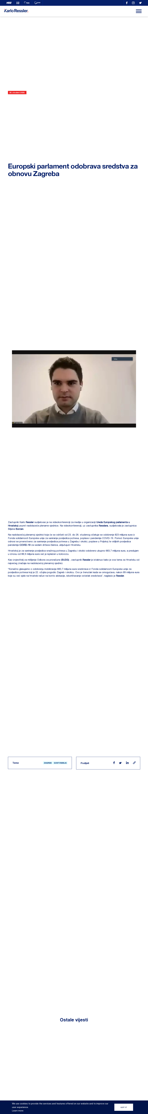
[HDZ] (9, 3)
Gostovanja (60, 763)
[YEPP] (37, 3)
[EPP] (27, 3)
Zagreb (48, 763)
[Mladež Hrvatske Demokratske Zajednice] (18, 3)
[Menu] (139, 11)
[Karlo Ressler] (127, 3)
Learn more (17, 1110)
